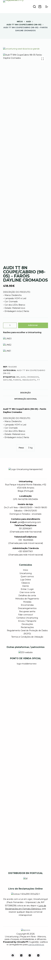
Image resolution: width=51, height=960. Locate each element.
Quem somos (27, 576)
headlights (29, 380)
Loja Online (25, 579)
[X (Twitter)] (21, 955)
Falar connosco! (25, 614)
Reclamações (27, 627)
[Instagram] (29, 955)
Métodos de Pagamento (27, 598)
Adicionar (33, 325)
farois (17, 380)
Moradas (27, 602)
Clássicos (25, 583)
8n (17, 377)
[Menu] (46, 6)
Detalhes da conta (27, 595)
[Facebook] (12, 955)
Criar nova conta (27, 592)
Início (25, 570)
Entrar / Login (27, 589)
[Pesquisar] (34, 6)
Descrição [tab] (25, 393)
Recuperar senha (27, 611)
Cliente (25, 586)
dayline (7, 380)
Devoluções (27, 624)
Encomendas (27, 605)
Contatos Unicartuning (27, 618)
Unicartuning (25, 573)
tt (38, 380)
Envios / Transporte (27, 621)
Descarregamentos (27, 608)
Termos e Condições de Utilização (27, 637)
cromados (33, 377)
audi (23, 377)
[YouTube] (38, 955)
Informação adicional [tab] (25, 399)
